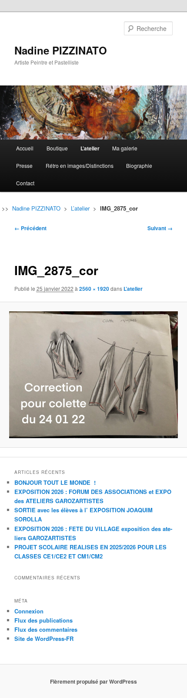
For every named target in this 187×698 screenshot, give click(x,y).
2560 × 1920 (94, 289)
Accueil (24, 148)
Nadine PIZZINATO (60, 50)
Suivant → (160, 228)
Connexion (28, 611)
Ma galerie (124, 148)
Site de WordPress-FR (43, 638)
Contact (25, 183)
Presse (24, 165)
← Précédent (30, 228)
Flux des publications (43, 620)
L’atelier (90, 148)
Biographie (139, 165)
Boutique (57, 148)
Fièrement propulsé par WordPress (93, 681)
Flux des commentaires (45, 629)
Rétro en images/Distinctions (80, 165)
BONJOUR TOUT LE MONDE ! (55, 482)
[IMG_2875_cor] (93, 374)
